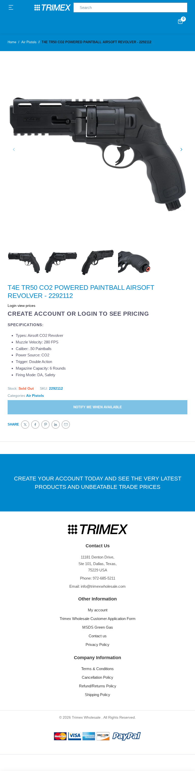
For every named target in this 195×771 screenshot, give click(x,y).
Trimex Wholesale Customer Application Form (98, 618)
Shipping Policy (97, 694)
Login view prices (21, 306)
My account (97, 610)
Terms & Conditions (97, 669)
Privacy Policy (97, 644)
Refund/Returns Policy (97, 686)
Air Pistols (35, 396)
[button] (11, 7)
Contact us (98, 636)
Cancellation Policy (97, 677)
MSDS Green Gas (97, 627)
